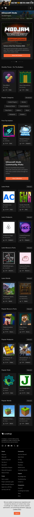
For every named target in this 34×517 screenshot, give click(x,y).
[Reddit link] (18, 446)
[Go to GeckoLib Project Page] (9, 384)
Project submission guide (8, 481)
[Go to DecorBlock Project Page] (9, 81)
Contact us (20, 481)
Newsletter (20, 462)
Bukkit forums (21, 467)
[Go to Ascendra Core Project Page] (9, 201)
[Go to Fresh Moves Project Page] (25, 323)
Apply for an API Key (7, 487)
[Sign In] (30, 8)
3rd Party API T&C (6, 489)
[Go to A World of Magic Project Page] (9, 231)
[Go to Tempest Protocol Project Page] (25, 135)
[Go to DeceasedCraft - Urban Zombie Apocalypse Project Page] (25, 354)
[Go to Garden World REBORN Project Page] (25, 201)
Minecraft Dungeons (7, 470)
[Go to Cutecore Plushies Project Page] (25, 262)
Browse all (28, 97)
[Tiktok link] (5, 446)
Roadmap (20, 465)
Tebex (19, 493)
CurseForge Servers (22, 470)
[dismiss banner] (31, 2)
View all (29, 186)
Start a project (5, 479)
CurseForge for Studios (23, 490)
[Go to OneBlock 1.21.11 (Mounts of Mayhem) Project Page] (25, 415)
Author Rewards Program (8, 484)
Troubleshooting (22, 479)
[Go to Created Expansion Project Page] (25, 231)
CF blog (20, 459)
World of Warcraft (6, 459)
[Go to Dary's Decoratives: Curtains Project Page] (25, 81)
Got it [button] (17, 513)
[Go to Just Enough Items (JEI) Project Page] (25, 384)
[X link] (14, 446)
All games (4, 454)
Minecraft (4, 457)
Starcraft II (4, 465)
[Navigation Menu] (2, 8)
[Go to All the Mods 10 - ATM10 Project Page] (9, 354)
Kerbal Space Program (7, 467)
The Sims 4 (4, 462)
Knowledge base (22, 476)
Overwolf (20, 488)
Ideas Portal (21, 457)
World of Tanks (5, 472)
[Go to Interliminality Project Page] (25, 292)
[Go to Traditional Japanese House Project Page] (9, 292)
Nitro (19, 496)
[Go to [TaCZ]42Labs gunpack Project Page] (9, 262)
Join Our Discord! (22, 454)
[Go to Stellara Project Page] (9, 135)
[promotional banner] (17, 2)
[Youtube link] (8, 446)
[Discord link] (11, 446)
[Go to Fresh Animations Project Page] (9, 323)
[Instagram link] (2, 446)
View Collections (17, 178)
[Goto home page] (5, 8)
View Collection (17, 55)
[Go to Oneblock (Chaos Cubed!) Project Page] (9, 415)
